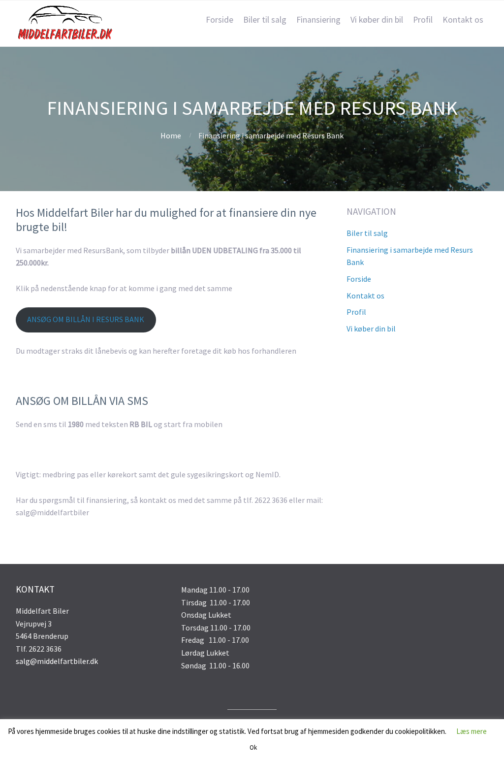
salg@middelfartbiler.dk (57, 661)
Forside (219, 19)
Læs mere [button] (471, 731)
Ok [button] (253, 747)
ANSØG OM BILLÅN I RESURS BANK (85, 319)
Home (170, 135)
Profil (423, 19)
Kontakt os (462, 19)
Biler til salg (264, 19)
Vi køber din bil (376, 19)
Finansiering (318, 19)
